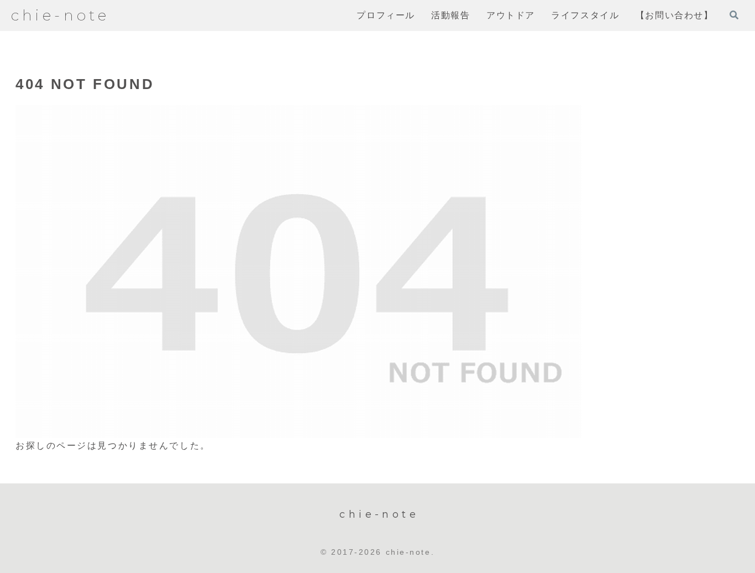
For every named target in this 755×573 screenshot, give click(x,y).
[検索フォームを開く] (734, 15)
